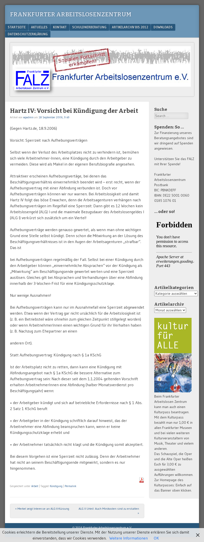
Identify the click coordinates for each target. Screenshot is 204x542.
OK (156, 538)
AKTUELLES (39, 27)
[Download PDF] (141, 481)
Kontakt (60, 27)
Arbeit (34, 486)
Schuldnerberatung (89, 27)
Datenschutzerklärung (28, 34)
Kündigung (56, 486)
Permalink (70, 486)
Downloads (163, 27)
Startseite (17, 27)
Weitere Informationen (128, 538)
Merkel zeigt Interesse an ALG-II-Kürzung (42, 508)
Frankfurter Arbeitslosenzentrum (70, 14)
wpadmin (28, 117)
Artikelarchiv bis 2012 (130, 27)
